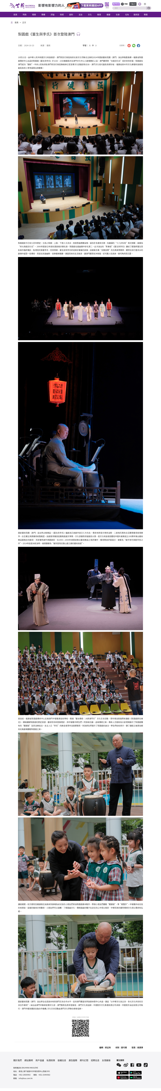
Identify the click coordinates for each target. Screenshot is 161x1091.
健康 (108, 14)
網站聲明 (28, 1060)
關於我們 (17, 1060)
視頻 (34, 14)
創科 (71, 14)
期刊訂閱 (84, 1060)
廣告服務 (73, 1060)
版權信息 (62, 1060)
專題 (146, 14)
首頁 (15, 14)
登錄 (126, 4)
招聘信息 (95, 1060)
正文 (24, 22)
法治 (80, 14)
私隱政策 (51, 1060)
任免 (127, 14)
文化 (90, 14)
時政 (25, 14)
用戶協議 (39, 1060)
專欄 (43, 14)
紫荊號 (136, 14)
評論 (52, 14)
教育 (99, 14)
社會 (118, 14)
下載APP (133, 4)
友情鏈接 (106, 1060)
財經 (62, 14)
